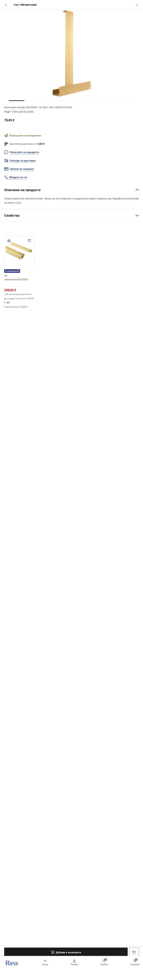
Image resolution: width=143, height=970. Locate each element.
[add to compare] (9, 240)
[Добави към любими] (29, 240)
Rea (5, 275)
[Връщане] (6, 5)
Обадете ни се (18, 177)
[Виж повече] (137, 5)
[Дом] (11, 963)
